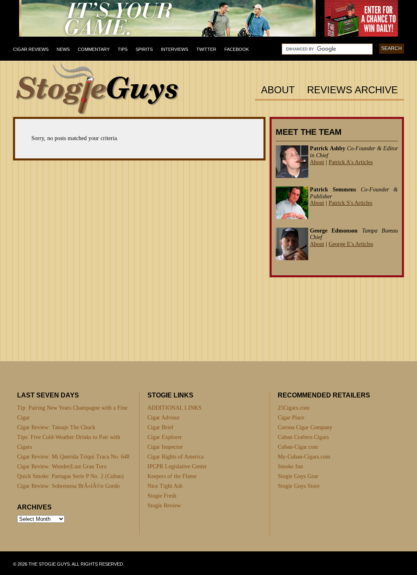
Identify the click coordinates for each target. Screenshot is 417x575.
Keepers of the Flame (172, 476)
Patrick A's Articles (351, 162)
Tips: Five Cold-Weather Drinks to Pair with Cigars (68, 442)
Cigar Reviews (30, 49)
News (63, 49)
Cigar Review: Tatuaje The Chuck (56, 427)
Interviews (174, 49)
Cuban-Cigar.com (298, 447)
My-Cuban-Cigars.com (304, 457)
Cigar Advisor (163, 418)
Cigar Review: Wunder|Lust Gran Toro (62, 466)
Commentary (94, 49)
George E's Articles (351, 244)
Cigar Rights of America (175, 457)
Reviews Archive (352, 90)
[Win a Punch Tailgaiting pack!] (361, 35)
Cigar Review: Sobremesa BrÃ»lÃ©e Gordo (68, 486)
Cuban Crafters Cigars (303, 437)
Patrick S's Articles (350, 203)
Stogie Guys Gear (298, 476)
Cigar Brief (160, 427)
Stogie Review (164, 506)
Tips (122, 49)
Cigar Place (291, 418)
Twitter (206, 49)
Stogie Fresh (161, 496)
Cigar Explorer (164, 437)
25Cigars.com (293, 408)
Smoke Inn (290, 466)
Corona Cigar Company (305, 427)
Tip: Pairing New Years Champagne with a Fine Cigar (72, 413)
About (278, 90)
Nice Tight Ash (164, 486)
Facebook (236, 49)
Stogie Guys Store (299, 486)
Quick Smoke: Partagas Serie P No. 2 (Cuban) (70, 476)
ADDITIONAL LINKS (174, 408)
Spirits (144, 49)
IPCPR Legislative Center (177, 466)
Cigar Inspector (165, 447)
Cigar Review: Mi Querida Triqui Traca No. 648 (73, 457)
